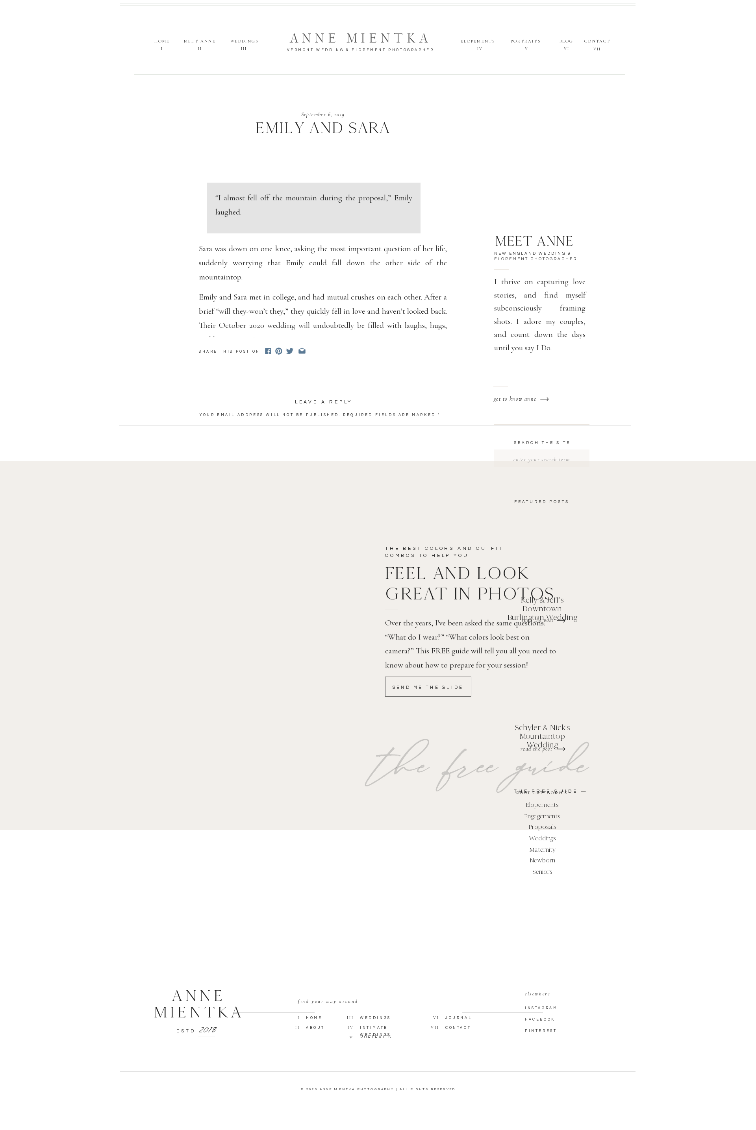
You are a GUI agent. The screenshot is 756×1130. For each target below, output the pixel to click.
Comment (216, 426)
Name (210, 480)
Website (212, 515)
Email (211, 497)
